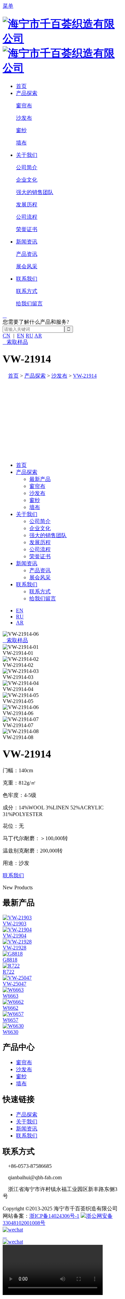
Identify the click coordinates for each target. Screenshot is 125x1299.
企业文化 (26, 180)
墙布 (21, 142)
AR (38, 335)
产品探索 (26, 93)
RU (29, 335)
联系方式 (26, 291)
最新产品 (40, 479)
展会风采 (26, 266)
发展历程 (26, 204)
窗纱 (21, 130)
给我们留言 (29, 303)
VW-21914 (85, 376)
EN (20, 335)
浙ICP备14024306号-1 (54, 1216)
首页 (21, 86)
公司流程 (26, 217)
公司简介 (26, 167)
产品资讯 (26, 254)
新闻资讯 (26, 241)
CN (6, 335)
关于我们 (26, 155)
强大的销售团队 (34, 192)
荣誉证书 (26, 229)
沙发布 (24, 118)
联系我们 (26, 279)
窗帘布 (24, 105)
